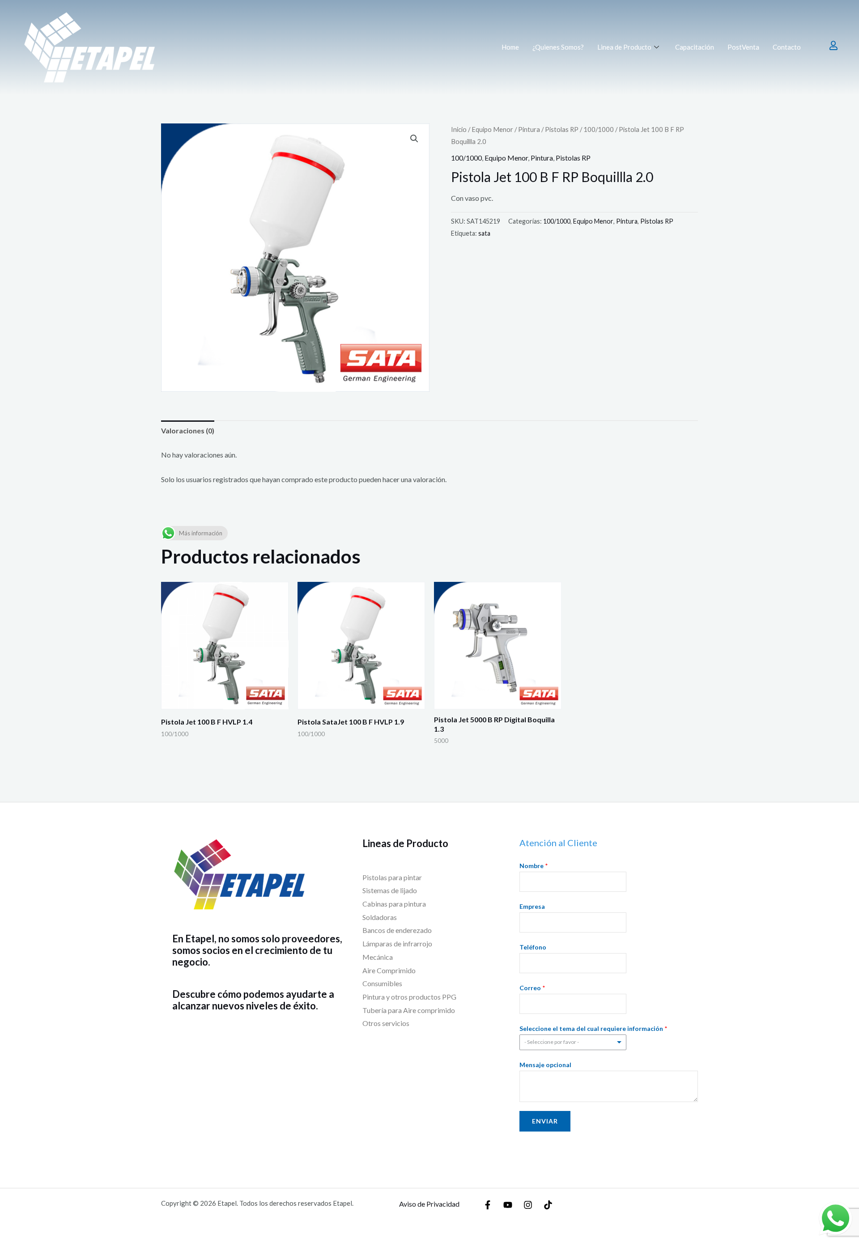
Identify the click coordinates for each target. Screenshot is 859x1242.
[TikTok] (548, 1204)
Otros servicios (385, 1023)
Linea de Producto (624, 47)
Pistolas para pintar (392, 877)
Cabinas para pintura (394, 903)
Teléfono (532, 947)
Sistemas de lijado (389, 890)
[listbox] (573, 1042)
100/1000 (598, 129)
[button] (414, 139)
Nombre (533, 865)
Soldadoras (379, 917)
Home (510, 47)
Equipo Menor (492, 129)
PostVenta (743, 47)
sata (484, 233)
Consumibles (382, 983)
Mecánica (378, 957)
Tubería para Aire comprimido (408, 1010)
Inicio (459, 129)
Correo (532, 988)
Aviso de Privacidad (429, 1204)
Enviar (545, 1121)
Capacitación (694, 47)
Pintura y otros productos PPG (409, 996)
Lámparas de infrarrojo (397, 943)
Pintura (529, 129)
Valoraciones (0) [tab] (187, 430)
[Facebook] (487, 1204)
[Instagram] (527, 1204)
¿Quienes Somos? (558, 47)
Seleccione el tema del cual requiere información (593, 1028)
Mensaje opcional (545, 1064)
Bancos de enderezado (397, 930)
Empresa (532, 906)
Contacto (787, 47)
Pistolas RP (561, 129)
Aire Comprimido (389, 970)
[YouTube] (507, 1204)
